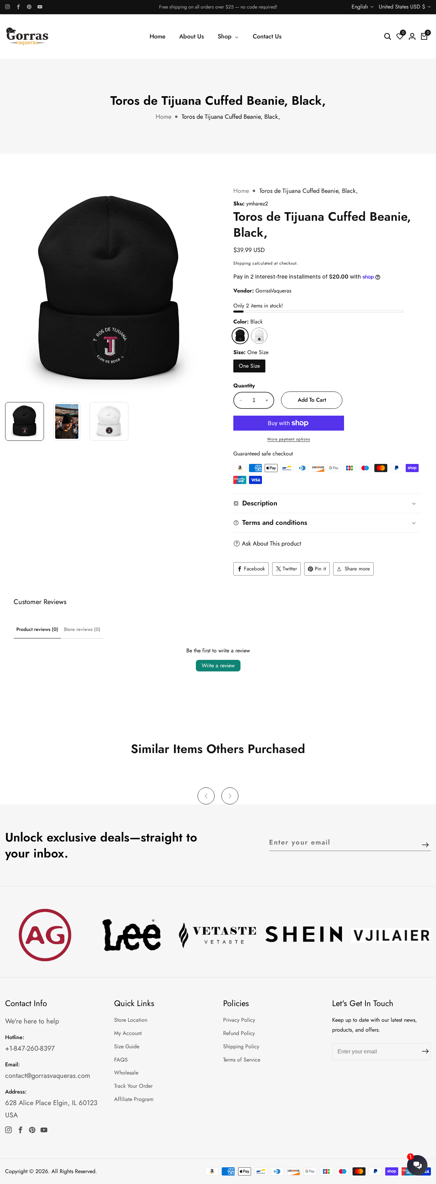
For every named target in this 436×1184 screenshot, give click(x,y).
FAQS (121, 1060)
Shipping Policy (241, 1046)
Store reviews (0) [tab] (82, 629)
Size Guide (126, 1046)
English (361, 7)
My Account (128, 1033)
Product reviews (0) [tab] (37, 629)
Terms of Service (241, 1060)
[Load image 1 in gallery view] (24, 421)
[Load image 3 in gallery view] (109, 421)
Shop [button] (225, 36)
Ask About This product (271, 543)
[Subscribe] (425, 845)
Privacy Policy (239, 1020)
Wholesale (126, 1073)
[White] (259, 336)
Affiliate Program (133, 1099)
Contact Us (267, 36)
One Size (249, 366)
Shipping (242, 263)
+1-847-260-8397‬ (30, 1048)
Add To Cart (312, 400)
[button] (206, 795)
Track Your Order (133, 1086)
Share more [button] (357, 568)
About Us (191, 36)
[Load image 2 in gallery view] (66, 421)
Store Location (130, 1020)
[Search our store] (388, 36)
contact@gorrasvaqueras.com (47, 1076)
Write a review (218, 665)
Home (158, 36)
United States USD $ (403, 7)
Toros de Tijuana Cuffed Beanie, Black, (231, 117)
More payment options (288, 439)
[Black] (240, 336)
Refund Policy (239, 1033)
